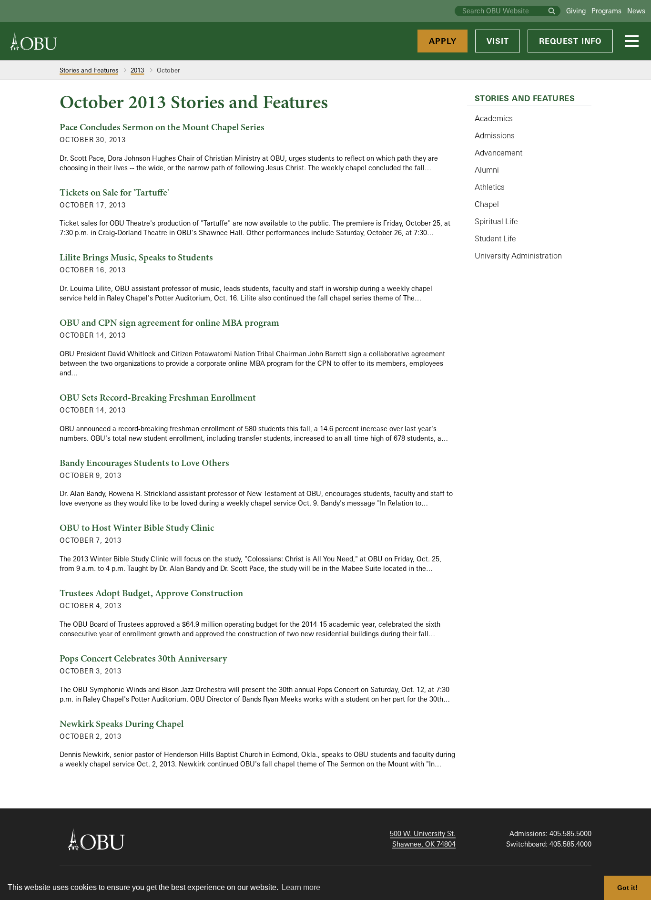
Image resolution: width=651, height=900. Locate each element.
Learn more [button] (301, 887)
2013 (137, 70)
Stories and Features (89, 70)
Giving (576, 11)
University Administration (518, 255)
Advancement (498, 152)
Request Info (570, 41)
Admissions (495, 135)
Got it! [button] (627, 887)
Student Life (495, 238)
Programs (606, 11)
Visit (498, 41)
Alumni (487, 170)
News (636, 11)
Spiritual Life (496, 221)
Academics (494, 118)
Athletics (490, 187)
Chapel (487, 204)
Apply (442, 41)
